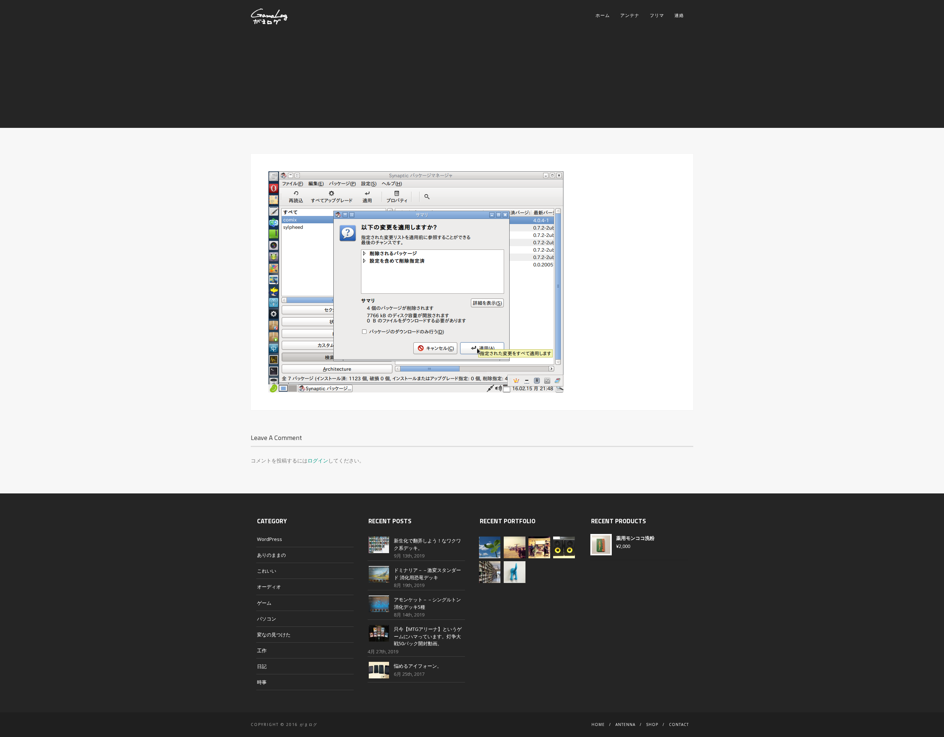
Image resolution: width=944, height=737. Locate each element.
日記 (262, 666)
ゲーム (264, 603)
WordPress (269, 539)
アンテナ (629, 15)
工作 (262, 650)
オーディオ (269, 586)
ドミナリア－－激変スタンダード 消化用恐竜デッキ (427, 574)
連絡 (679, 15)
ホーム (603, 15)
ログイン (318, 460)
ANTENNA (625, 724)
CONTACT (679, 724)
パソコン (266, 618)
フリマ (657, 15)
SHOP (652, 724)
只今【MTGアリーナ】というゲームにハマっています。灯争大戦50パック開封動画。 (428, 636)
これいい (266, 570)
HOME (598, 724)
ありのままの (271, 555)
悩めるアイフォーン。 (418, 666)
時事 (262, 682)
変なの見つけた (274, 634)
